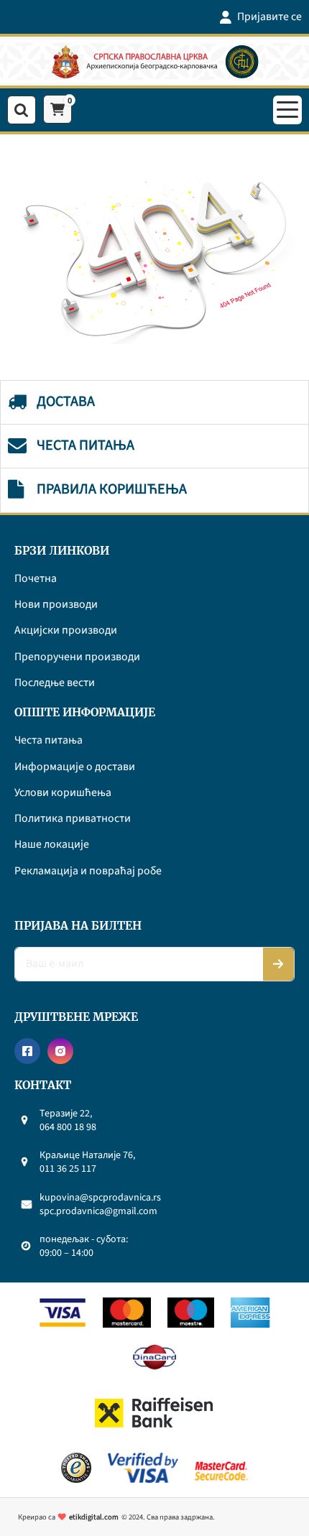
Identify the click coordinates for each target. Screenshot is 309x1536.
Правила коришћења (112, 489)
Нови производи (56, 605)
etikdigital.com (94, 1517)
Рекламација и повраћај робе (88, 871)
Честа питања (85, 445)
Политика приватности (72, 819)
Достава (66, 401)
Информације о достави (74, 767)
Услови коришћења (62, 793)
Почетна (35, 579)
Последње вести (54, 683)
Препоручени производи (77, 657)
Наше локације (51, 845)
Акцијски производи (65, 631)
